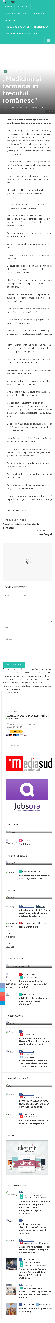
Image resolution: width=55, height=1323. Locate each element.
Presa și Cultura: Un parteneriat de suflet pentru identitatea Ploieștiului (35, 1295)
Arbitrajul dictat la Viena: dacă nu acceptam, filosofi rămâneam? (34, 1001)
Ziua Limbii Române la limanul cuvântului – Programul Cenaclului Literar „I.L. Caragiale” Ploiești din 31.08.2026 (34, 1207)
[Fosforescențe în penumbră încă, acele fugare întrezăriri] (11, 872)
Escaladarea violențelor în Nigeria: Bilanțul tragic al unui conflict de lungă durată (34, 1041)
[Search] (41, 40)
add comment (38, 107)
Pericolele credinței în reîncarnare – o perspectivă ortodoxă (33, 984)
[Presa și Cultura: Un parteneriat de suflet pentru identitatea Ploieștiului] (11, 1289)
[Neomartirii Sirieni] (11, 935)
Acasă (8, 7)
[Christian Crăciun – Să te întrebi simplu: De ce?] (18, 966)
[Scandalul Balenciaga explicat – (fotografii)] (11, 831)
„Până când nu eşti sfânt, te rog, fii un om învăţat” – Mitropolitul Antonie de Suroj (35, 1250)
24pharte (11, 107)
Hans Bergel (44, 534)
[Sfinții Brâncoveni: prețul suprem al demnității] (11, 1309)
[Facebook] (35, 40)
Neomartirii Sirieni (28, 927)
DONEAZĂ (17, 727)
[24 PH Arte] (9, 2)
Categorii (22, 7)
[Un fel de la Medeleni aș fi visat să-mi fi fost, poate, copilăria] (10, 863)
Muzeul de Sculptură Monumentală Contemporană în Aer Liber (26, 30)
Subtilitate (24, 844)
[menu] (48, 40)
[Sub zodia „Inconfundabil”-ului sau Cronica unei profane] (10, 1114)
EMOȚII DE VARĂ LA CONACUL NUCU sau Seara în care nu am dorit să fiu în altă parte (34, 1104)
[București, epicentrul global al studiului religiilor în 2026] (10, 1085)
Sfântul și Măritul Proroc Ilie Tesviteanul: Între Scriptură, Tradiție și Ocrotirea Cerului (33, 1064)
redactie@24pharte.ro (17, 745)
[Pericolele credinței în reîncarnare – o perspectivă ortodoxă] (11, 981)
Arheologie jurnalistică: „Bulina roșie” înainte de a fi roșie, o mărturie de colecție (34, 913)
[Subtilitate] (11, 842)
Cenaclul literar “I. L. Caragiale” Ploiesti (25, 17)
